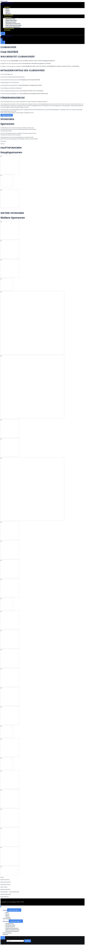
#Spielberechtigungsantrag (13, 23)
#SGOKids (8, 13)
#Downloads (6, 921)
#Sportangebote (8, 15)
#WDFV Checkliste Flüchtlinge (13, 25)
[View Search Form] (2, 33)
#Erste (7, 8)
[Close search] (2, 937)
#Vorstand (7, 30)
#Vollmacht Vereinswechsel (12, 27)
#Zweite (7, 10)
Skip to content (4, 1)
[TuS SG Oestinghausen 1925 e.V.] (6, 4)
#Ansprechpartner (9, 28)
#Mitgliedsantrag (10, 18)
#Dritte (7, 12)
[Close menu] (0, 907)
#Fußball (5, 910)
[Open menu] (1, 39)
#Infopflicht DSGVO (10, 22)
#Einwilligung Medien (11, 20)
